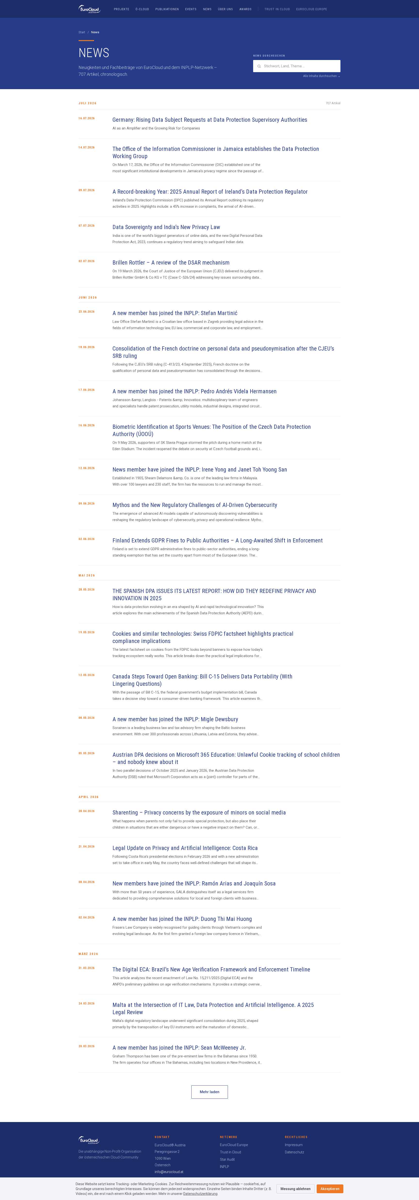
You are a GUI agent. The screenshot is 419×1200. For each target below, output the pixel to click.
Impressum (294, 1145)
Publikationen (167, 9)
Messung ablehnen (296, 1189)
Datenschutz (294, 1152)
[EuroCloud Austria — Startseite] (90, 9)
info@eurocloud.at (169, 1172)
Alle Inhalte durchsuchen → (321, 76)
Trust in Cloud (277, 9)
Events (191, 9)
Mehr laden (209, 1092)
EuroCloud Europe (311, 9)
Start (82, 32)
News (207, 9)
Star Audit (227, 1159)
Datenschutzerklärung (200, 1194)
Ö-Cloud (142, 9)
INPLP (224, 1167)
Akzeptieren (330, 1189)
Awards (245, 9)
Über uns (225, 9)
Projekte (121, 9)
